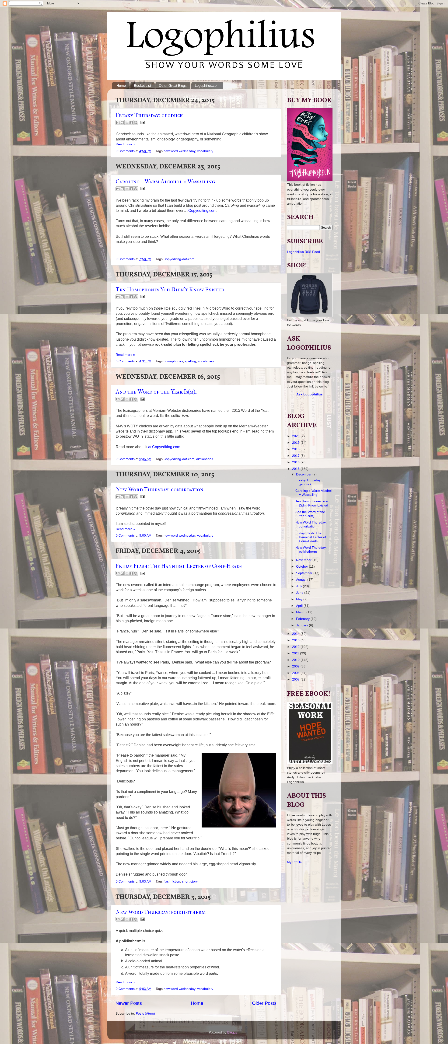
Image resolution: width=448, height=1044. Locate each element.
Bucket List (142, 85)
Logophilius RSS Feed (303, 252)
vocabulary (205, 151)
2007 (296, 679)
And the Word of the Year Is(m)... (157, 391)
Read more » (125, 144)
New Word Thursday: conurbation (159, 489)
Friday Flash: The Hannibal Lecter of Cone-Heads (179, 566)
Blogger (232, 1032)
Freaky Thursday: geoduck (149, 115)
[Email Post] (142, 122)
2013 (296, 640)
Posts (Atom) (145, 1013)
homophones (173, 361)
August (301, 579)
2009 (296, 666)
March (301, 612)
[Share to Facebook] (131, 122)
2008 (296, 673)
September (304, 573)
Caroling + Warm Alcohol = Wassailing (165, 181)
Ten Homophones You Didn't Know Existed (170, 289)
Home (121, 85)
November (304, 560)
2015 (296, 469)
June (300, 592)
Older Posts (264, 1003)
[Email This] (118, 122)
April (300, 606)
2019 (296, 442)
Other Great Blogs (173, 85)
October (302, 566)
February (303, 619)
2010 (296, 660)
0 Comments (125, 151)
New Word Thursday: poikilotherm (161, 912)
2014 (296, 633)
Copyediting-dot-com (179, 259)
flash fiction (172, 881)
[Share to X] (126, 122)
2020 (296, 436)
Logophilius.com (207, 85)
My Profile (294, 862)
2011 (296, 653)
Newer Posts (129, 1003)
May (299, 599)
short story (190, 881)
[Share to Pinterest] (135, 122)
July (299, 586)
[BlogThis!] (122, 122)
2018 (296, 449)
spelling (190, 361)
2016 (296, 462)
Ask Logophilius (309, 394)
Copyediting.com (202, 211)
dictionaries (204, 459)
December (304, 474)
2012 (296, 647)
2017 (296, 455)
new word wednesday (179, 151)
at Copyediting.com (164, 447)
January (302, 625)
